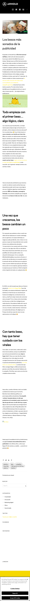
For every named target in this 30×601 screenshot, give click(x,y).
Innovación (7, 499)
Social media (8, 508)
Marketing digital (9, 502)
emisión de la (14, 288)
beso (12, 464)
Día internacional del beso (18, 466)
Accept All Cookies (15, 598)
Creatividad (9, 31)
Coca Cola (6, 466)
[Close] (27, 579)
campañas (18, 464)
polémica (6, 468)
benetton (6, 464)
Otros (6, 505)
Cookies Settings (15, 588)
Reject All (14, 593)
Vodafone (13, 468)
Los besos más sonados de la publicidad (11, 43)
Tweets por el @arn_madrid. (9, 517)
